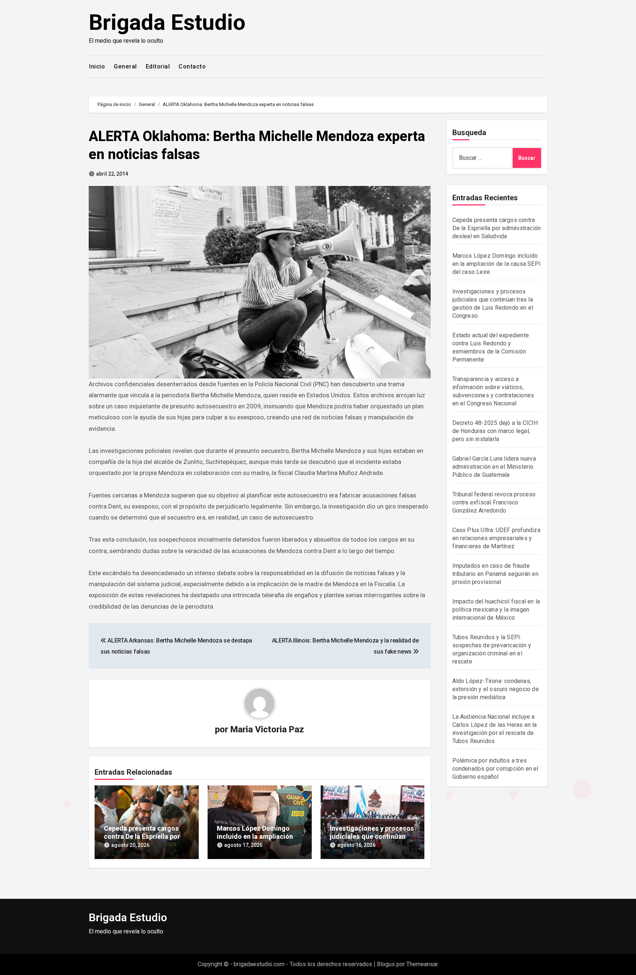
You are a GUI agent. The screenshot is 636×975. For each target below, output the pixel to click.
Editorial (158, 66)
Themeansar (422, 964)
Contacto (192, 66)
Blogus (386, 964)
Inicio (97, 66)
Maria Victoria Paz (267, 729)
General (125, 66)
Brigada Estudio (167, 22)
